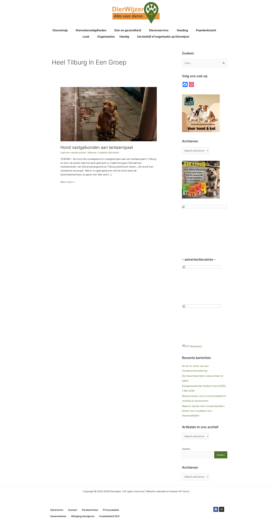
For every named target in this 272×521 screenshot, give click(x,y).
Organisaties (106, 36)
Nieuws (92, 152)
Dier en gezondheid (127, 30)
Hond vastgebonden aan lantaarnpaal (96, 147)
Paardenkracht (206, 30)
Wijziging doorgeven (82, 516)
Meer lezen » (67, 181)
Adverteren (56, 509)
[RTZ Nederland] (192, 346)
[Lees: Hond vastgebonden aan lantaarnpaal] (108, 113)
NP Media (184, 491)
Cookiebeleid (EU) (109, 516)
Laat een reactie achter (73, 152)
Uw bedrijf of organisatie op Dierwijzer (163, 36)
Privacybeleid (111, 509)
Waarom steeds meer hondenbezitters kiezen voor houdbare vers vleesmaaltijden (203, 411)
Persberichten (90, 509)
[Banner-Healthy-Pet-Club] (201, 283)
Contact (72, 509)
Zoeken (186, 448)
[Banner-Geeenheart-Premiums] (201, 323)
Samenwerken (58, 516)
